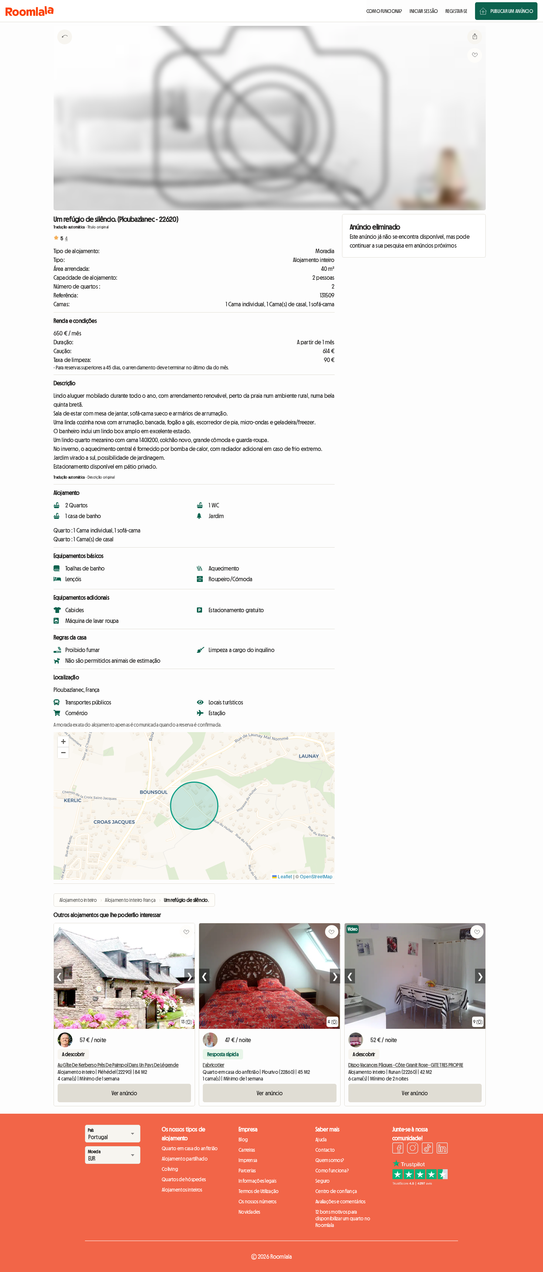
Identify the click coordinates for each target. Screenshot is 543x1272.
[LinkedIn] (442, 1149)
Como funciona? (332, 1170)
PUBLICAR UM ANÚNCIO (512, 11)
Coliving (170, 1169)
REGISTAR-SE (456, 11)
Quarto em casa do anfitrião (190, 1148)
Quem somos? (329, 1160)
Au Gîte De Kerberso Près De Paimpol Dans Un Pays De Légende (118, 1065)
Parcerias (247, 1170)
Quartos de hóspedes (184, 1179)
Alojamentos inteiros (182, 1189)
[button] (63, 741)
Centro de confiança (336, 1191)
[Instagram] (412, 1149)
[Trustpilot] (420, 1183)
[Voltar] (64, 46)
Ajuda (321, 1139)
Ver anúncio (124, 1093)
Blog (243, 1139)
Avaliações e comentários (340, 1201)
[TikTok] (427, 1149)
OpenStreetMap (316, 876)
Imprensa (248, 1160)
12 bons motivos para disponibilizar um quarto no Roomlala (342, 1218)
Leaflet (284, 876)
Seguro (322, 1180)
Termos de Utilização (259, 1191)
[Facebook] (397, 1149)
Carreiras (247, 1149)
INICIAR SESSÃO (424, 11)
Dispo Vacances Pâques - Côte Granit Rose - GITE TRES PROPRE (405, 1065)
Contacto (325, 1149)
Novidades (249, 1211)
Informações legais (257, 1180)
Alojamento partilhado (185, 1158)
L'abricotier (213, 1065)
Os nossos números (258, 1201)
